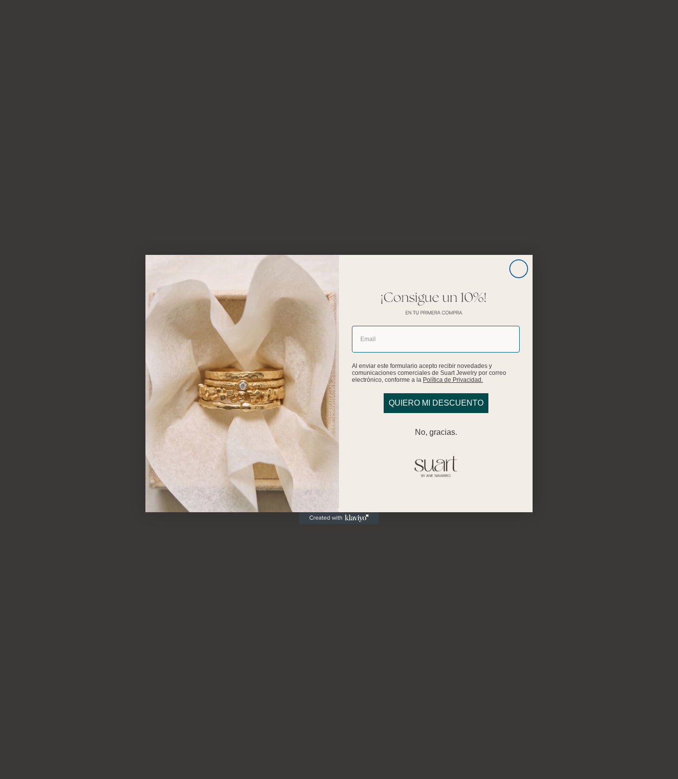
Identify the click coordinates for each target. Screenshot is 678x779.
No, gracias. (436, 432)
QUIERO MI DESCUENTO (436, 403)
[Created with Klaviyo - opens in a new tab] (339, 518)
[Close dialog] (519, 269)
